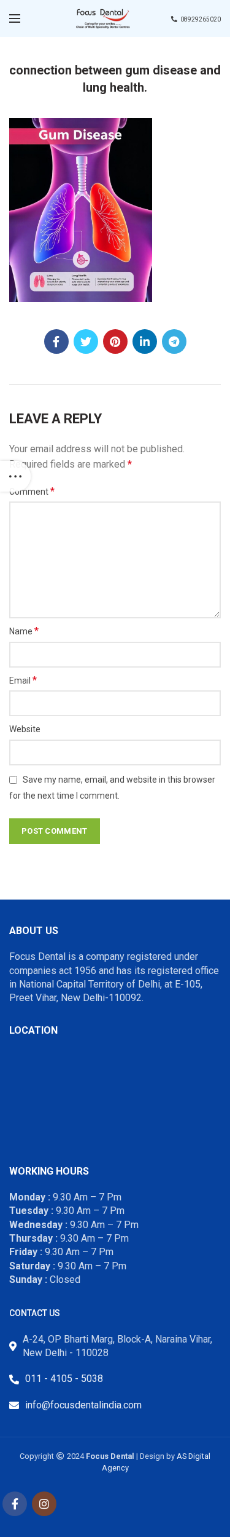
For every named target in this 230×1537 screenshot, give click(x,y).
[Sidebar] (15, 476)
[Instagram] (44, 1503)
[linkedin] (144, 341)
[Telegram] (174, 341)
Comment (32, 491)
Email (23, 680)
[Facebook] (56, 341)
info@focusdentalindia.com (83, 1405)
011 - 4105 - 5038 (64, 1378)
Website (24, 729)
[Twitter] (86, 341)
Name (24, 631)
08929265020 (200, 19)
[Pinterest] (115, 341)
